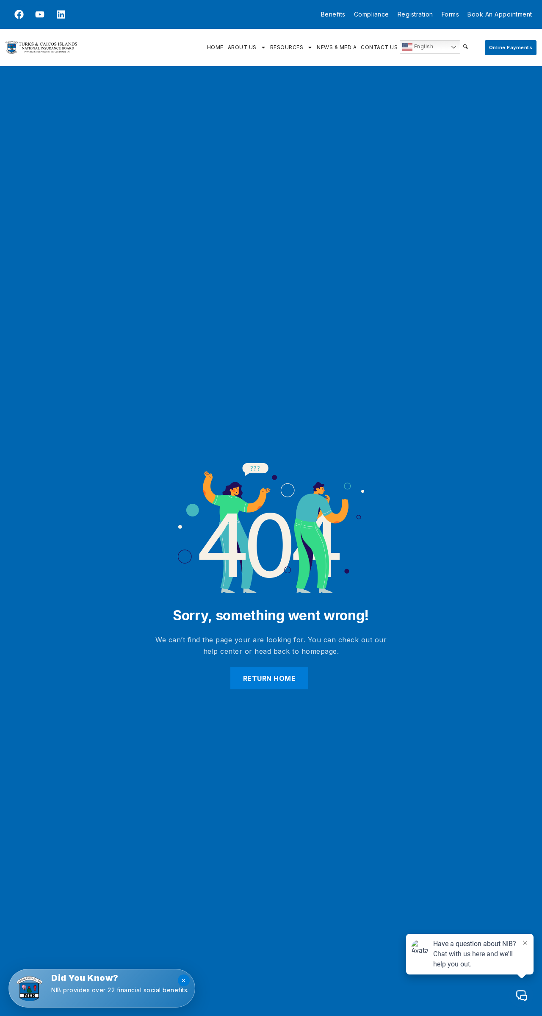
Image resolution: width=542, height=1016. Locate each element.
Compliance (371, 14)
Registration (415, 14)
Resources (287, 47)
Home (215, 47)
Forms (450, 14)
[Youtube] (39, 14)
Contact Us (379, 47)
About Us (242, 47)
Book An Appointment (499, 14)
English (422, 46)
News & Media (337, 47)
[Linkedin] (61, 14)
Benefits (333, 14)
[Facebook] (19, 14)
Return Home (269, 678)
